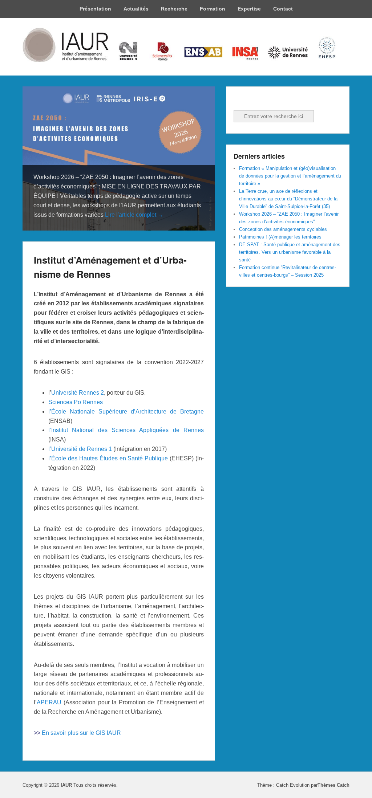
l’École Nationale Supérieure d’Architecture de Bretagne (126, 411)
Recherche (174, 9)
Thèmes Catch (333, 785)
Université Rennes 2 (77, 393)
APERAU (49, 702)
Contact (283, 9)
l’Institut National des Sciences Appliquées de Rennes (126, 430)
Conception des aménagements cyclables (283, 229)
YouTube (272, 100)
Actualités (136, 9)
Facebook (240, 100)
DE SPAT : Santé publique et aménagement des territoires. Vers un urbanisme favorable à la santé (289, 252)
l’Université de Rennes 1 (80, 449)
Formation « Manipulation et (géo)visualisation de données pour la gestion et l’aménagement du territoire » (290, 176)
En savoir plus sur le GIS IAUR (81, 733)
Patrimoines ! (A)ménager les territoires (280, 237)
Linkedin (256, 100)
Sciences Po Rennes (75, 402)
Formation (212, 9)
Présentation (95, 9)
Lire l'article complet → (134, 215)
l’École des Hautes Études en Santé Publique (108, 458)
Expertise (249, 9)
